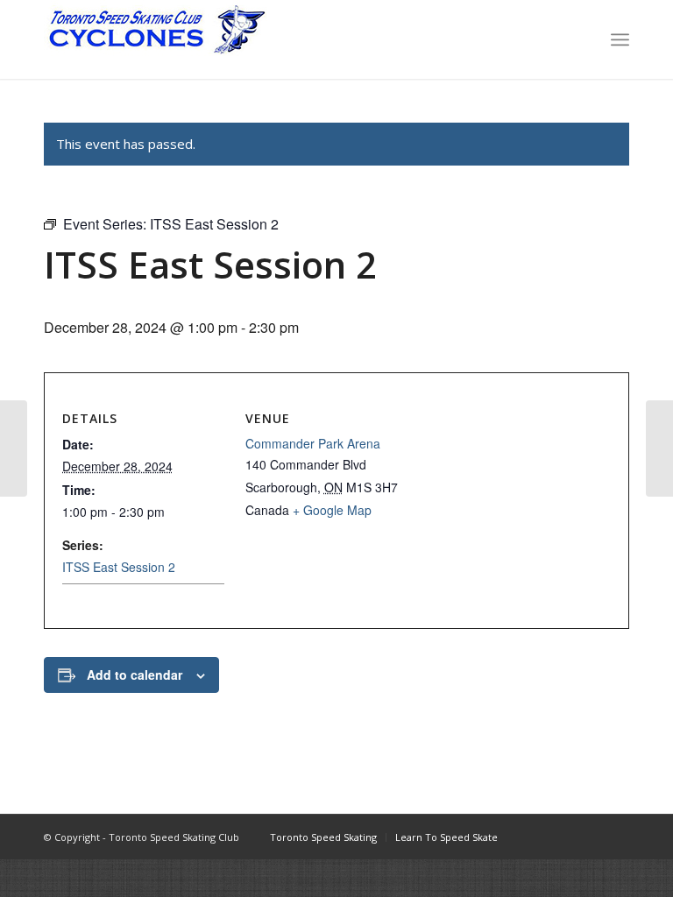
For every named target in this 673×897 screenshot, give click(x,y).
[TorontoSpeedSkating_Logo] (155, 39)
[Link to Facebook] (537, 836)
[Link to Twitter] (616, 836)
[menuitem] (620, 39)
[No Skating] (13, 448)
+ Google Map (332, 510)
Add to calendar (134, 674)
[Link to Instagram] (563, 836)
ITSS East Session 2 (118, 567)
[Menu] (620, 39)
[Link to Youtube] (590, 836)
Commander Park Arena (312, 443)
